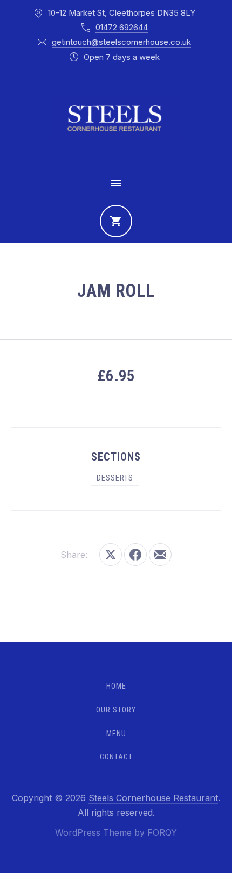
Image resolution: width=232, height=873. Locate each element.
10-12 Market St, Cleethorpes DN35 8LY (121, 13)
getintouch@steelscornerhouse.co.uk (121, 42)
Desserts (115, 478)
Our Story (116, 709)
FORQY (162, 832)
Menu (116, 733)
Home (116, 686)
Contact (116, 756)
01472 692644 (121, 27)
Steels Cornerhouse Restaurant (153, 797)
